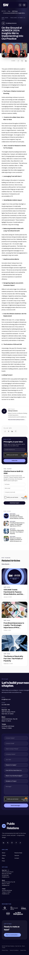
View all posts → (6, 564)
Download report (14, 503)
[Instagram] (15, 431)
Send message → (16, 805)
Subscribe (14, 460)
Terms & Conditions (14, 950)
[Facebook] (18, 60)
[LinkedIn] (25, 60)
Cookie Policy (23, 950)
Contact (17, 858)
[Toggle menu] (24, 5)
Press (3, 861)
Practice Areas (18, 852)
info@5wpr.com (5, 877)
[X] (22, 60)
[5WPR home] (5, 5)
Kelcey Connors (12, 23)
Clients (4, 855)
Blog (9, 11)
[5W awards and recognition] (4, 908)
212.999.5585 (5, 875)
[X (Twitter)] (7, 842)
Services (17, 855)
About (3, 852)
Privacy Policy (5, 950)
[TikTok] (20, 842)
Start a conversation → (12, 935)
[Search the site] (20, 5)
